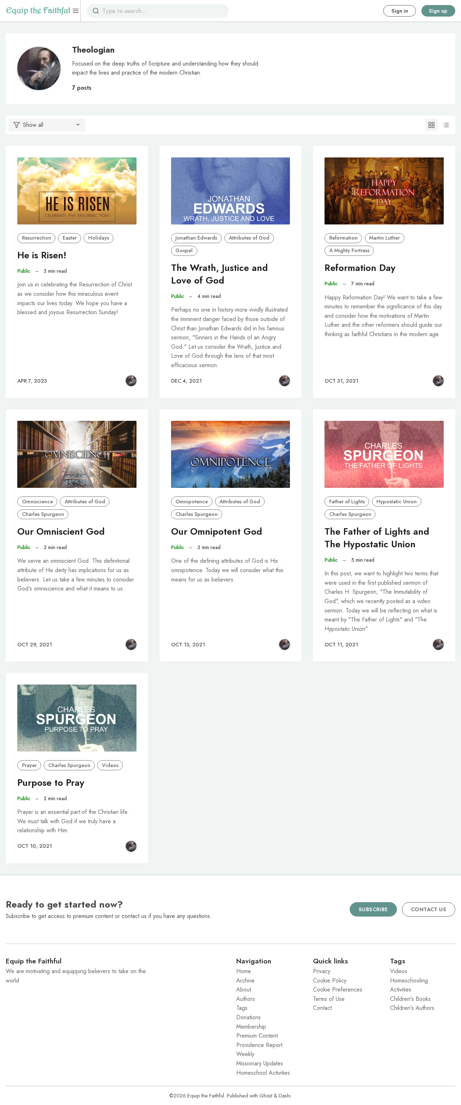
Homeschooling (409, 980)
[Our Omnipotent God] (230, 454)
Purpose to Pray (50, 782)
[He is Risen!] (76, 190)
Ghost (265, 1095)
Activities (400, 989)
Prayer (29, 765)
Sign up (438, 10)
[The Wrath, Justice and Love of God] (230, 190)
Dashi (285, 1095)
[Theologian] (131, 380)
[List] (445, 125)
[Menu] (75, 11)
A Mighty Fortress (349, 250)
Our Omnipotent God (216, 531)
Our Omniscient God (61, 531)
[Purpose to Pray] (76, 718)
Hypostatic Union (396, 501)
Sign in (399, 10)
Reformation (343, 237)
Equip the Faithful (205, 1095)
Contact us (428, 909)
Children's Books (410, 999)
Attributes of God (249, 237)
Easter (70, 237)
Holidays (98, 237)
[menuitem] (268, 971)
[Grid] (431, 125)
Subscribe (373, 909)
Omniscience (37, 501)
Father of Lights (347, 501)
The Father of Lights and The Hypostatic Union (377, 538)
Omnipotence (191, 501)
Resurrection (36, 237)
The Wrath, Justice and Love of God (219, 274)
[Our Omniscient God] (76, 454)
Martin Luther (384, 237)
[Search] (95, 10)
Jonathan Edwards (196, 237)
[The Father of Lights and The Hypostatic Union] (384, 454)
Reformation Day (360, 268)
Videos (110, 765)
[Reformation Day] (384, 190)
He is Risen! (41, 255)
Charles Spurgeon (43, 514)
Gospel (184, 250)
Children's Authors (412, 1008)
